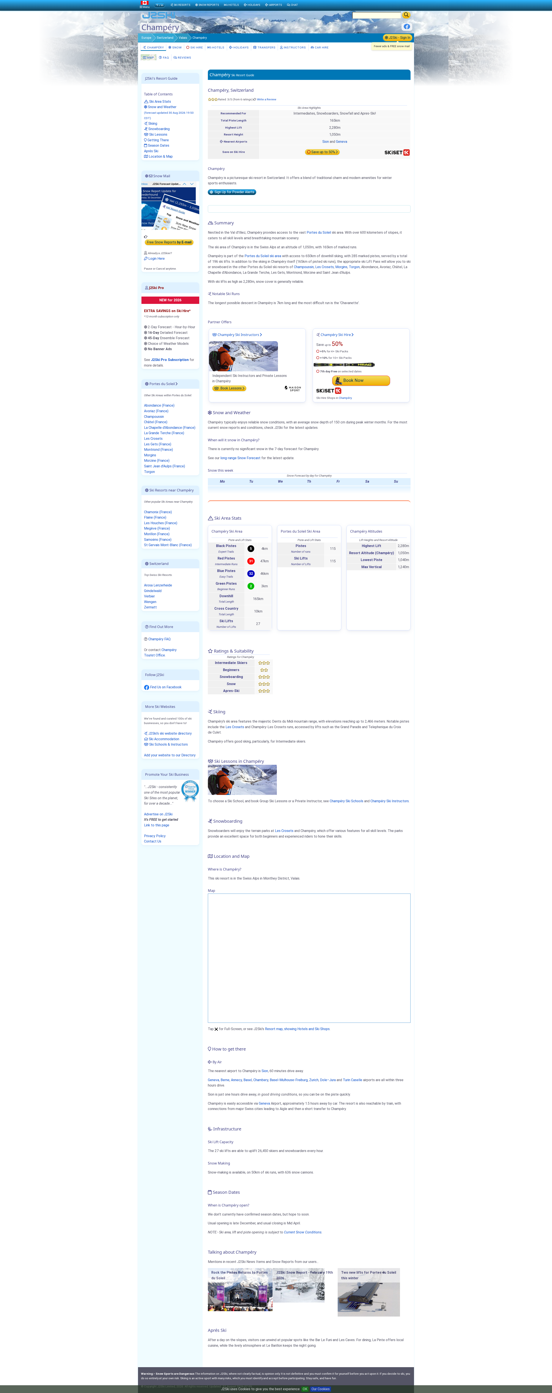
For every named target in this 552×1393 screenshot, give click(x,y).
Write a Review (266, 99)
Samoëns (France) (157, 540)
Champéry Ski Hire (336, 334)
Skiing (152, 123)
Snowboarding (158, 129)
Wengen (150, 602)
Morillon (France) (156, 534)
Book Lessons (231, 388)
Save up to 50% (323, 152)
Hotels (217, 47)
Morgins (341, 267)
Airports (275, 4)
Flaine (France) (155, 517)
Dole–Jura (328, 1080)
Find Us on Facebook (165, 687)
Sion (325, 142)
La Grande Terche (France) (164, 433)
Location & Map (160, 156)
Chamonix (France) (158, 512)
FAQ (165, 57)
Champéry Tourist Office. (160, 653)
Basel (247, 1080)
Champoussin (304, 267)
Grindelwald (153, 591)
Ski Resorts (182, 4)
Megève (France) (157, 528)
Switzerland (165, 37)
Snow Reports (209, 4)
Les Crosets (324, 267)
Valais (183, 37)
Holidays (241, 47)
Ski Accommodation (163, 739)
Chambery (260, 1080)
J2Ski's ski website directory (169, 733)
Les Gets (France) (157, 444)
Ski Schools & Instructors (168, 744)
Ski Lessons (157, 134)
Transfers (266, 47)
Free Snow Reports (169, 242)
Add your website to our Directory (170, 755)
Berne (225, 1080)
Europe (146, 37)
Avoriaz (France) (156, 411)
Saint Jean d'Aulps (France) (164, 466)
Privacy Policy (155, 836)
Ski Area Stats (159, 102)
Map (150, 57)
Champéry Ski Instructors (238, 334)
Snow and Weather (169, 112)
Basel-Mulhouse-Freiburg (289, 1080)
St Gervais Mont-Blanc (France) (168, 545)
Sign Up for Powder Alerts (233, 192)
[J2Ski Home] (158, 18)
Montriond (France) (158, 450)
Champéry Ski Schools (346, 801)
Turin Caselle (352, 1080)
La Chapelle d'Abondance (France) (169, 428)
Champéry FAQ (159, 639)
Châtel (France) (155, 422)
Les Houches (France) (160, 523)
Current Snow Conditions (302, 1232)
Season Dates (158, 145)
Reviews (184, 57)
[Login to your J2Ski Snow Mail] (170, 205)
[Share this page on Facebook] (406, 28)
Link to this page (156, 825)
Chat (294, 4)
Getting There (158, 140)
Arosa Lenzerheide (158, 585)
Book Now (353, 380)
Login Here (156, 259)
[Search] (406, 15)
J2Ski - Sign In (399, 38)
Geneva (341, 142)
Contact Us (152, 841)
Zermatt (150, 607)
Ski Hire (196, 47)
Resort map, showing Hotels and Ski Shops (297, 1029)
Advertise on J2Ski (158, 814)
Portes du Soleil (319, 232)
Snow (176, 47)
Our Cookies (321, 1389)
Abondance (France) (159, 405)
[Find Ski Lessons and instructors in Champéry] (243, 356)
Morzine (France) (156, 461)
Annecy (236, 1080)
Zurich (313, 1080)
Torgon (354, 267)
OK (305, 1389)
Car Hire (321, 47)
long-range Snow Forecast (240, 458)
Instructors (294, 47)
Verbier (149, 596)
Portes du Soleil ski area (263, 256)
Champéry (155, 47)
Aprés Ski (151, 151)
